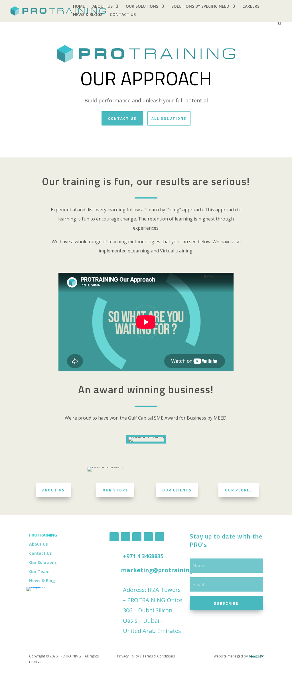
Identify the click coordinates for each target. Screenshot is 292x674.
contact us (122, 118)
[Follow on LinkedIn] (125, 536)
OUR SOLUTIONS (142, 6)
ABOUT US (102, 6)
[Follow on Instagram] (148, 536)
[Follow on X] (159, 536)
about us (53, 490)
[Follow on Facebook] (114, 536)
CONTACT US (123, 15)
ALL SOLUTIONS (168, 118)
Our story (115, 490)
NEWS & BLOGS (87, 15)
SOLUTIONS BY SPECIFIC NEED (200, 6)
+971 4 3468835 (143, 556)
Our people (238, 490)
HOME (79, 6)
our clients (177, 490)
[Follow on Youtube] (136, 536)
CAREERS (250, 6)
